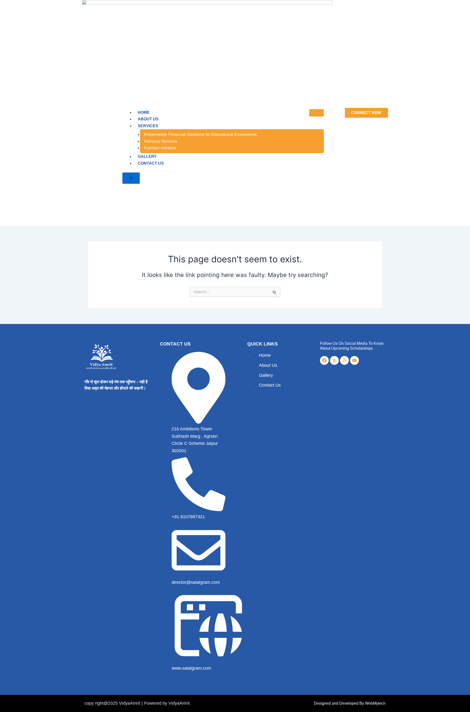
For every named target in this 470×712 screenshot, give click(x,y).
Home (144, 112)
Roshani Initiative (160, 148)
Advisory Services (160, 141)
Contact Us (151, 163)
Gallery (147, 156)
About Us (148, 119)
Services (148, 126)
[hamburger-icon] (316, 112)
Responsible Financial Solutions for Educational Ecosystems (200, 134)
